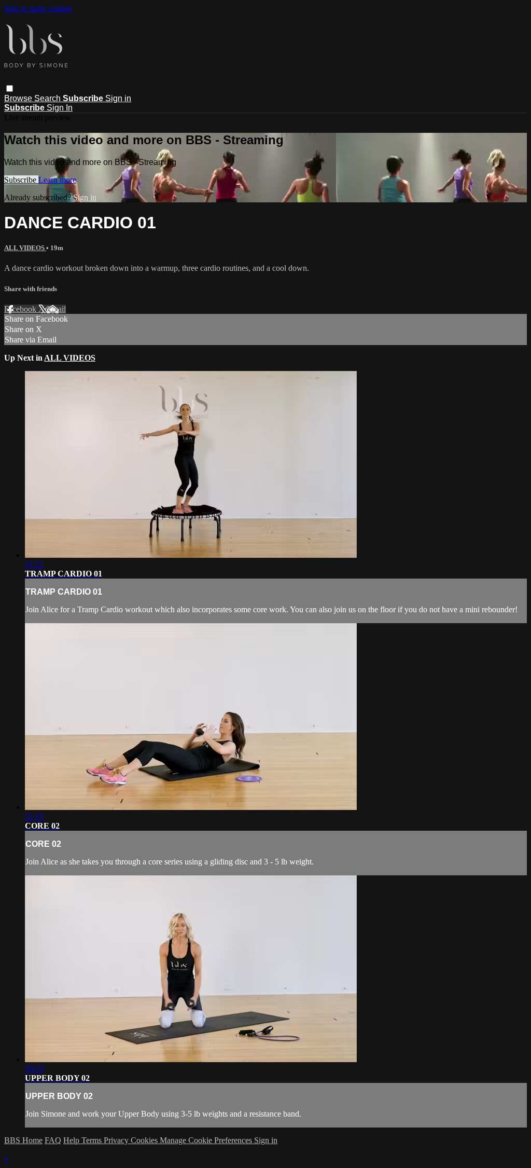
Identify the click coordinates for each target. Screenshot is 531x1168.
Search (48, 98)
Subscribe (21, 179)
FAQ (53, 1140)
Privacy (117, 1140)
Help (72, 1140)
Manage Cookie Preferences (207, 1140)
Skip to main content (38, 8)
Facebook (21, 309)
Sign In (60, 107)
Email (56, 309)
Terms (92, 1140)
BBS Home (23, 1140)
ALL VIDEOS (25, 248)
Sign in (118, 98)
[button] (9, 88)
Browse (19, 98)
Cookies (145, 1140)
